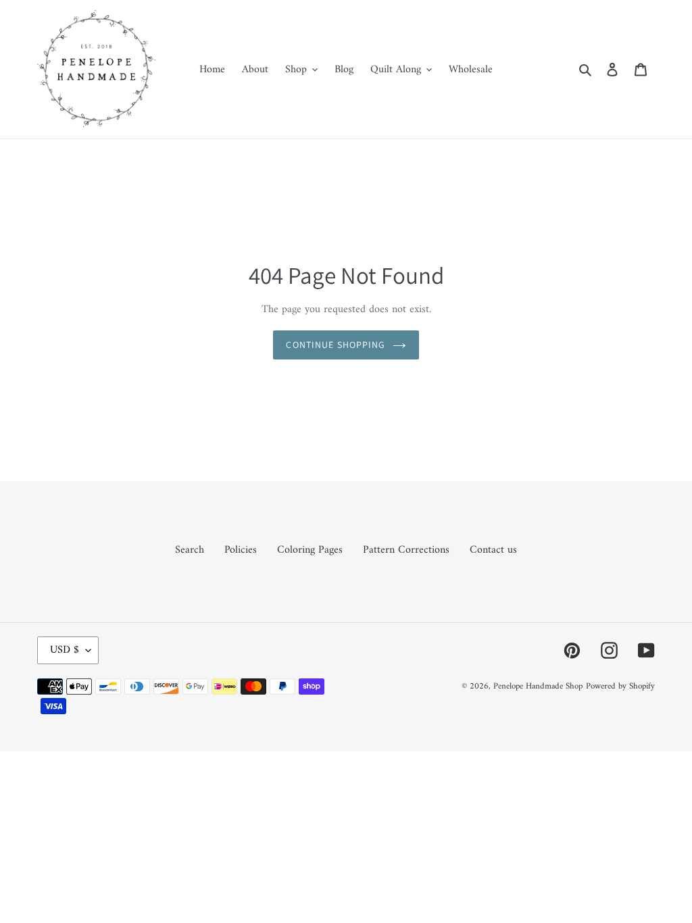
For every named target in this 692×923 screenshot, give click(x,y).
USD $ (64, 650)
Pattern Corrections (406, 550)
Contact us (493, 550)
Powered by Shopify (620, 686)
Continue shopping (335, 345)
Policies (240, 550)
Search (189, 550)
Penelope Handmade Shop (538, 686)
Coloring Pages (310, 550)
